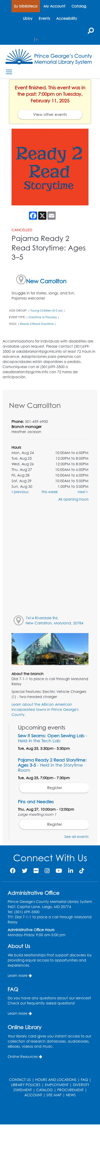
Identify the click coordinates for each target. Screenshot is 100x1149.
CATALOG (44, 1090)
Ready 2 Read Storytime (37, 324)
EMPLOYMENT (56, 1084)
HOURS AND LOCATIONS (55, 1079)
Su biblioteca (25, 6)
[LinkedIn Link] (70, 870)
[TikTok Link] (81, 870)
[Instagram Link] (47, 870)
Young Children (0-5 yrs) (46, 310)
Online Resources (23, 1056)
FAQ (84, 1079)
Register (54, 787)
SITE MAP (54, 1095)
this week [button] (50, 492)
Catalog (79, 6)
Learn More (17, 975)
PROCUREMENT (70, 1090)
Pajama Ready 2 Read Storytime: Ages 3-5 (52, 765)
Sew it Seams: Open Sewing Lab (52, 738)
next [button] (82, 492)
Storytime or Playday (42, 317)
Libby (28, 18)
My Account (54, 6)
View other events (50, 114)
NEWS (71, 1095)
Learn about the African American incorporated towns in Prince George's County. (45, 709)
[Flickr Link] (36, 870)
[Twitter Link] (24, 870)
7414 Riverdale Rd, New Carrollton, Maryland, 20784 (54, 620)
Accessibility (66, 18)
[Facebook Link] (13, 870)
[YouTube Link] (59, 870)
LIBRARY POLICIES (26, 1084)
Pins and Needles (36, 801)
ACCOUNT (33, 1095)
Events (44, 18)
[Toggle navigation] (9, 72)
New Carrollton (46, 281)
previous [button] (20, 492)
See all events (76, 836)
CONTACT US (20, 1079)
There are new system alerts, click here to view (47, 1111)
